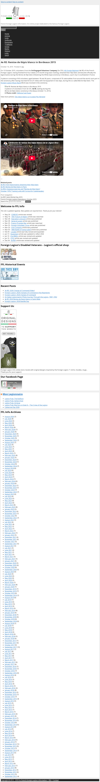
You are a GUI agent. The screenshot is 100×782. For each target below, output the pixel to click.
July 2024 (8, 470)
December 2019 (10, 589)
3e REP (13, 240)
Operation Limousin (18, 219)
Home (7, 34)
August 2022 (9, 520)
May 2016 (8, 682)
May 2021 (8, 552)
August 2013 (9, 753)
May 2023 (8, 501)
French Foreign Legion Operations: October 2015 (19, 199)
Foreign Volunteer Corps (20, 225)
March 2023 (9, 505)
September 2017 (11, 647)
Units (7, 38)
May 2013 (8, 759)
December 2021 (10, 537)
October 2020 (10, 567)
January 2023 (9, 509)
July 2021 (8, 548)
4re (22, 67)
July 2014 (8, 729)
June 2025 (8, 447)
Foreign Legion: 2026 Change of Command (20, 295)
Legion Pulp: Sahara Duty (14, 401)
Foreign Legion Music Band (11, 83)
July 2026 (8, 419)
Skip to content (6, 2)
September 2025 (11, 440)
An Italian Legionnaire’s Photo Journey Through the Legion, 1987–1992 (31, 297)
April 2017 (8, 658)
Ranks (7, 49)
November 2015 (10, 694)
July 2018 (8, 626)
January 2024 (9, 483)
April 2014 (8, 735)
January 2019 (9, 613)
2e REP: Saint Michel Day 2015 (11, 197)
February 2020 (10, 585)
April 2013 (8, 761)
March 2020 (9, 582)
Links (7, 53)
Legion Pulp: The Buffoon (14, 399)
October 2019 (10, 593)
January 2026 (9, 432)
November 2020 (10, 565)
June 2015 (8, 705)
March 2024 (9, 479)
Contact (56, 780)
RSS (50, 780)
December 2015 (10, 692)
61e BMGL (14, 236)
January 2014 (9, 742)
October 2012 (10, 774)
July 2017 (8, 651)
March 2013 (9, 763)
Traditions (8, 44)
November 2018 (10, 617)
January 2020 (9, 587)
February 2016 (10, 688)
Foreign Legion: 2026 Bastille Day (17, 301)
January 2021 (9, 561)
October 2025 (10, 438)
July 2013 (8, 755)
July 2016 (8, 677)
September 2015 (11, 699)
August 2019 (9, 598)
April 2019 (8, 606)
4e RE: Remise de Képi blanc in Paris (14, 187)
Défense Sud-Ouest (24, 93)
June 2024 (8, 473)
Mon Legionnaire (13, 394)
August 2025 (9, 442)
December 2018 (10, 615)
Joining (7, 36)
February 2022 (10, 533)
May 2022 (8, 526)
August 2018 (9, 623)
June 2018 (8, 628)
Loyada (13, 232)
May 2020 (8, 578)
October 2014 (10, 722)
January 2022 (9, 535)
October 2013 (10, 748)
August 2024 (9, 468)
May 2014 (8, 733)
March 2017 (9, 660)
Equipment (9, 42)
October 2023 (10, 490)
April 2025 (8, 451)
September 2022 (11, 518)
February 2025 (10, 455)
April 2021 (8, 554)
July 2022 (8, 522)
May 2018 (8, 630)
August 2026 (9, 417)
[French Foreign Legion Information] (15, 18)
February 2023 (10, 507)
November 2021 (10, 539)
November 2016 (10, 669)
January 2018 (9, 638)
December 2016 (10, 666)
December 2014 (10, 718)
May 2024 (8, 475)
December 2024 (10, 460)
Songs (7, 47)
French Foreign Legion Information (34, 780)
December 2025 (10, 434)
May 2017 (8, 656)
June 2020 (8, 576)
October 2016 (10, 671)
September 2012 (11, 776)
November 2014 (10, 720)
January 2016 (9, 690)
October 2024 (10, 464)
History (7, 51)
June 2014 (8, 731)
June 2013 (8, 757)
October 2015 (10, 697)
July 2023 (8, 496)
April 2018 (8, 632)
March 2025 (9, 453)
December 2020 (10, 563)
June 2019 (8, 602)
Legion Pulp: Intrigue (12, 403)
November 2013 (10, 746)
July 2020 (8, 574)
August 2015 (9, 701)
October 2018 (10, 619)
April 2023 (8, 503)
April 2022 (8, 529)
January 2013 (9, 768)
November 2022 (10, 513)
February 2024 (10, 481)
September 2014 (11, 725)
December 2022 (10, 511)
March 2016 (9, 686)
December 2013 (10, 744)
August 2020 (9, 572)
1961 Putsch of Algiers (19, 217)
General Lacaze (16, 221)
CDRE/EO (14, 214)
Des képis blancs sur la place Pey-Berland (30, 97)
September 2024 (11, 466)
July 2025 (8, 445)
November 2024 (10, 462)
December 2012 (10, 770)
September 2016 (11, 673)
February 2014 (10, 740)
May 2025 (8, 449)
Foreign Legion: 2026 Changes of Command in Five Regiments (27, 293)
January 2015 (9, 716)
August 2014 (9, 727)
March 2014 (9, 738)
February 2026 (10, 429)
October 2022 (10, 516)
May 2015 (8, 707)
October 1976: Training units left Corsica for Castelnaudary (22, 191)
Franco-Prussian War (19, 223)
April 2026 (8, 425)
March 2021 (9, 557)
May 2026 (8, 423)
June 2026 (8, 421)
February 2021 (10, 559)
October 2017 (10, 645)
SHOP (7, 55)
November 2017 (10, 643)
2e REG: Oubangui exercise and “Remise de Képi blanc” (20, 189)
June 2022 (8, 524)
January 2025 (9, 457)
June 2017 (8, 654)
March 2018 (9, 634)
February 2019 (10, 610)
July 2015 (8, 703)
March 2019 (9, 608)
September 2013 (11, 750)
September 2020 (11, 570)
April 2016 (8, 684)
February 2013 (10, 766)
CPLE (12, 238)
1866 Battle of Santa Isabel (21, 230)
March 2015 (9, 712)
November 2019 (10, 591)
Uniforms (8, 40)
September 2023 (11, 492)
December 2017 (10, 641)
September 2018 (11, 621)
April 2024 (8, 477)
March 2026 (9, 427)
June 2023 (8, 498)
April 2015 (8, 710)
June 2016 (8, 679)
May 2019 (8, 604)
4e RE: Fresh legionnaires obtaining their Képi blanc (19, 185)
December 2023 (10, 485)
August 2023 (9, 494)
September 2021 (11, 544)
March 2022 (9, 531)
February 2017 (10, 662)
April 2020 (8, 580)
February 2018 (10, 636)
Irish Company (16, 227)
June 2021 (8, 550)
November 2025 (10, 436)
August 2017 (9, 649)
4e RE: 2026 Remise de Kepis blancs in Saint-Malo (22, 299)
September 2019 (11, 595)
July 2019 (8, 600)
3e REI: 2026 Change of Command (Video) (20, 290)
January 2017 (9, 664)
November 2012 (10, 772)
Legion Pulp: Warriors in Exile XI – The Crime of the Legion (26, 405)
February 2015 (10, 714)
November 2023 (10, 488)
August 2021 (9, 546)
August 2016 (9, 675)
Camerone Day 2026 (12, 407)
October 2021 (10, 541)
